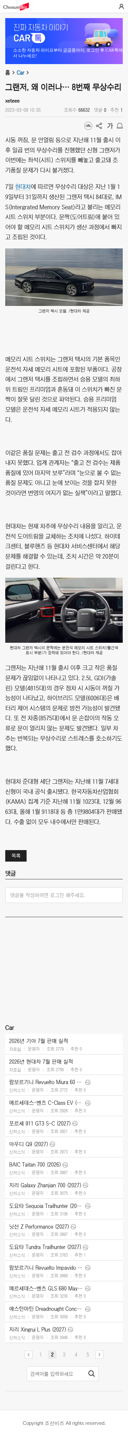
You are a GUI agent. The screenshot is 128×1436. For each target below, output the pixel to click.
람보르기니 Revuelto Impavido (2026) (46, 1267)
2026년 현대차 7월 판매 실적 (41, 1061)
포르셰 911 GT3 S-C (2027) (40, 1123)
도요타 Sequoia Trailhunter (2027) (46, 1206)
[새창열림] (19, 7)
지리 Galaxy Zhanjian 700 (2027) (45, 1185)
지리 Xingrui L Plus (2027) (37, 1329)
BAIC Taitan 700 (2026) (35, 1164)
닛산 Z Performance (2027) (39, 1226)
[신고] (120, 126)
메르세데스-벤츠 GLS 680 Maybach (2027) (46, 1288)
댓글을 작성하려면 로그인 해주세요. (47, 895)
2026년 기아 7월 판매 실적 (38, 1041)
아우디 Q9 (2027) (28, 1144)
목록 (16, 855)
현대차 (23, 186)
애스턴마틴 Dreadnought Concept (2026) (46, 1309)
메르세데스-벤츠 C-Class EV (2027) (46, 1103)
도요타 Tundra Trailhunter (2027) (45, 1247)
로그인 (121, 6)
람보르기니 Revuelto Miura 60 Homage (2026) (46, 1082)
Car (20, 72)
